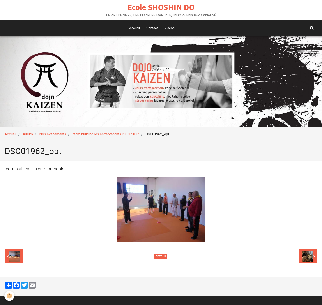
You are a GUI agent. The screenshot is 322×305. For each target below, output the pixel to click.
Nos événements (52, 134)
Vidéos (170, 28)
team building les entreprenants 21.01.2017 (106, 134)
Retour (161, 256)
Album (28, 134)
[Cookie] (9, 296)
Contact (152, 28)
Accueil (134, 28)
